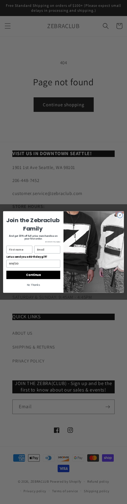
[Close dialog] (120, 215)
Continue (33, 275)
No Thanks (33, 285)
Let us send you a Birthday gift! (26, 257)
